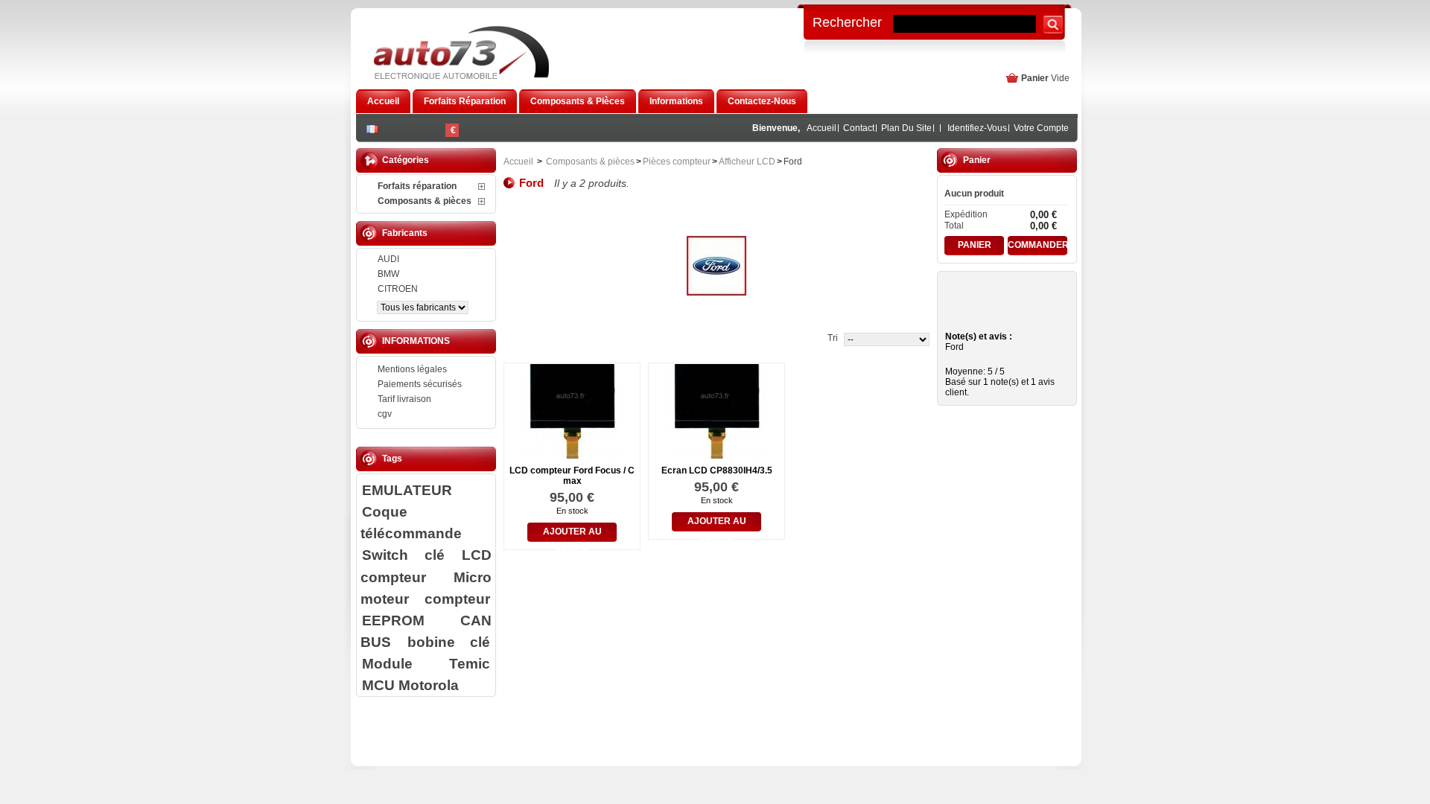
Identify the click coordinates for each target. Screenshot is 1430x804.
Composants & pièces (424, 201)
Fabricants (405, 233)
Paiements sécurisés (420, 384)
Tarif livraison (404, 399)
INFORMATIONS (416, 341)
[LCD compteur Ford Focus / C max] (572, 454)
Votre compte (1041, 128)
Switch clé (403, 554)
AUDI (388, 259)
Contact (858, 128)
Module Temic (426, 663)
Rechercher (847, 21)
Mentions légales (412, 369)
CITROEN (398, 289)
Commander (1037, 245)
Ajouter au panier (572, 534)
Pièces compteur (677, 161)
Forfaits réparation (417, 186)
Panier (1035, 78)
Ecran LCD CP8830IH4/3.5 (716, 470)
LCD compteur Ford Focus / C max (572, 475)
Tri (832, 338)
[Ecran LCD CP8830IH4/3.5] (717, 454)
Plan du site (906, 128)
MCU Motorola (410, 685)
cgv (385, 414)
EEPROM (393, 620)
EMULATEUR (407, 490)
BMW (388, 274)
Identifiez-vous (977, 128)
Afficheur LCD (747, 161)
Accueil (821, 128)
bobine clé (448, 642)
